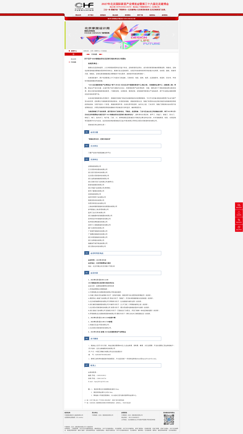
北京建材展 (148, 430)
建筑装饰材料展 (162, 430)
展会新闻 (73, 59)
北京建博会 (133, 430)
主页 (91, 51)
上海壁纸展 (75, 428)
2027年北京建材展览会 (86, 428)
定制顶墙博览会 (90, 430)
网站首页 (78, 15)
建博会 (155, 430)
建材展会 (140, 430)
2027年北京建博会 (128, 428)
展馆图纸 (128, 15)
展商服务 (103, 15)
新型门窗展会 (139, 428)
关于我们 (90, 15)
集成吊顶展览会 (110, 430)
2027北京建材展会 (108, 428)
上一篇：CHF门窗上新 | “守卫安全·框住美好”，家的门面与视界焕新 (104, 400)
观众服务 (115, 15)
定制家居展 (147, 428)
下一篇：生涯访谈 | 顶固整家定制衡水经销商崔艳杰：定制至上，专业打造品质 (107, 403)
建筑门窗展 (81, 430)
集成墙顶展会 (100, 430)
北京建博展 (118, 428)
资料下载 (140, 15)
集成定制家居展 (72, 430)
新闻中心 (97, 51)
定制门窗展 (155, 428)
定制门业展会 (164, 428)
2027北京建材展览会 (122, 430)
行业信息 (73, 62)
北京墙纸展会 (173, 430)
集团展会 (152, 15)
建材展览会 (98, 428)
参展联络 (165, 15)
